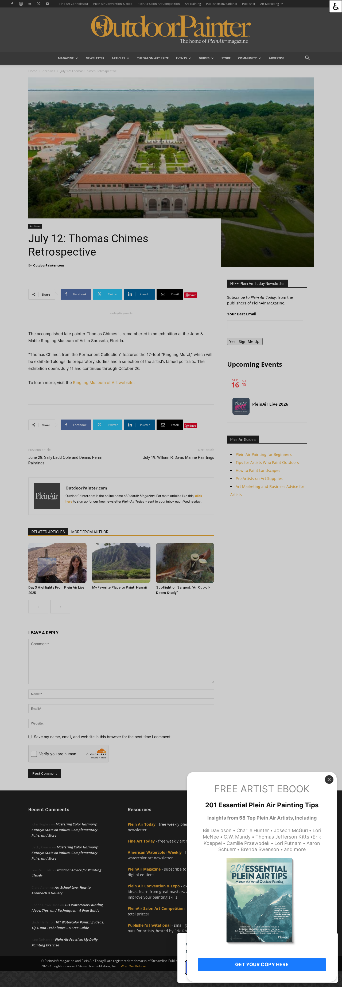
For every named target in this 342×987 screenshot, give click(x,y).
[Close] (329, 779)
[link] (335, 6)
